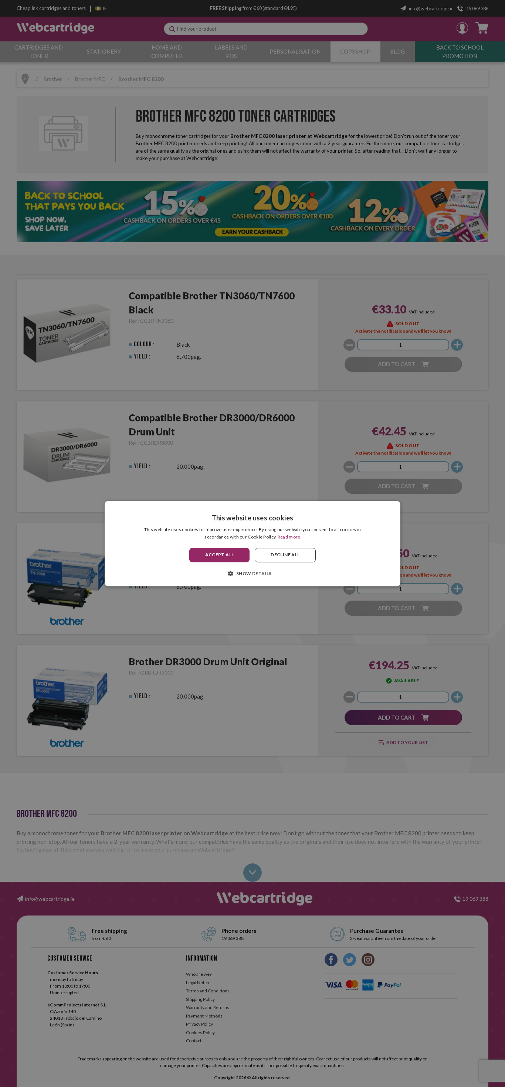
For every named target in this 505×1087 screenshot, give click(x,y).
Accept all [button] (219, 555)
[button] (252, 573)
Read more (289, 537)
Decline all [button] (285, 555)
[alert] (252, 543)
